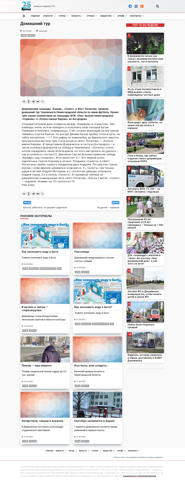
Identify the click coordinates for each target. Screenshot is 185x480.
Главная (35, 16)
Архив (121, 16)
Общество (106, 16)
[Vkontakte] (24, 102)
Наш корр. (43, 31)
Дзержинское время (48, 268)
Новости (48, 16)
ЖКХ (59, 268)
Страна (90, 16)
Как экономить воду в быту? (93, 307)
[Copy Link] (42, 102)
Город (62, 16)
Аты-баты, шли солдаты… (91, 365)
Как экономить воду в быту (40, 251)
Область (76, 16)
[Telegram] (33, 102)
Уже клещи (81, 251)
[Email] (38, 102)
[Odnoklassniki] (29, 102)
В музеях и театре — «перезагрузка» (35, 308)
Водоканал (33, 268)
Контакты (135, 16)
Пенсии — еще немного (37, 365)
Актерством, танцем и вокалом (42, 421)
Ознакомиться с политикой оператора (139, 476)
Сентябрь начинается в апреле (94, 421)
